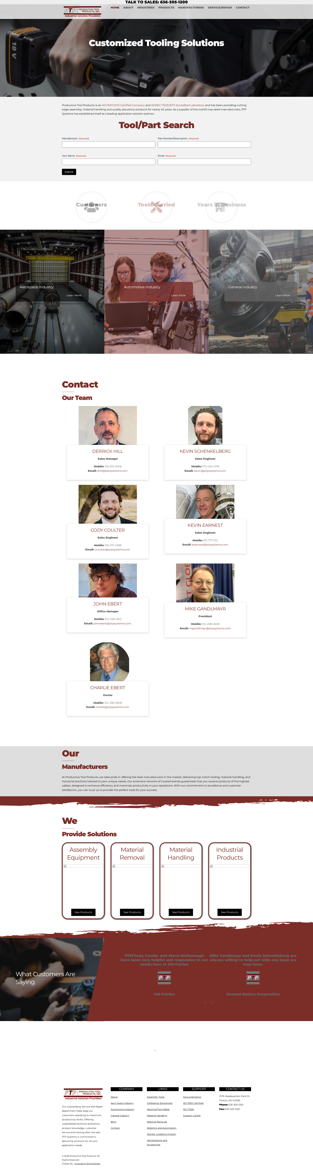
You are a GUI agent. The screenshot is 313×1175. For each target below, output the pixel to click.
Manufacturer (75, 138)
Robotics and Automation (161, 1128)
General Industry (120, 1115)
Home (115, 7)
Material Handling (157, 1115)
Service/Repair (220, 7)
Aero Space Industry (122, 1103)
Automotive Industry (122, 1109)
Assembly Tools (155, 1097)
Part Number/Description (178, 138)
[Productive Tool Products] (83, 1099)
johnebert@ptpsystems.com (112, 623)
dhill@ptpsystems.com (112, 470)
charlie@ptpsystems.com (112, 707)
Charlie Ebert (107, 687)
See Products (83, 912)
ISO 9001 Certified (193, 1103)
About (128, 7)
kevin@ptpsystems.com (210, 470)
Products (166, 7)
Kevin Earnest (205, 525)
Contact (242, 7)
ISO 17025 (188, 1109)
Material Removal (157, 1121)
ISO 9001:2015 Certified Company (123, 105)
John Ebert (107, 604)
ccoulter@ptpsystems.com (112, 549)
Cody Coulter (108, 530)
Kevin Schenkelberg (205, 451)
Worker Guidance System (161, 1134)
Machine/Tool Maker (158, 1109)
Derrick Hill (107, 451)
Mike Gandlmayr (205, 608)
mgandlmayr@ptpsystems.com (210, 628)
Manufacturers (191, 7)
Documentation (192, 1097)
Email (167, 155)
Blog (113, 1121)
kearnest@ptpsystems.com (210, 544)
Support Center (192, 1115)
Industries (146, 7)
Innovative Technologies (87, 1163)
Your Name (74, 155)
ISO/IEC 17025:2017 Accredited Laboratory (177, 105)
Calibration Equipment (160, 1103)
